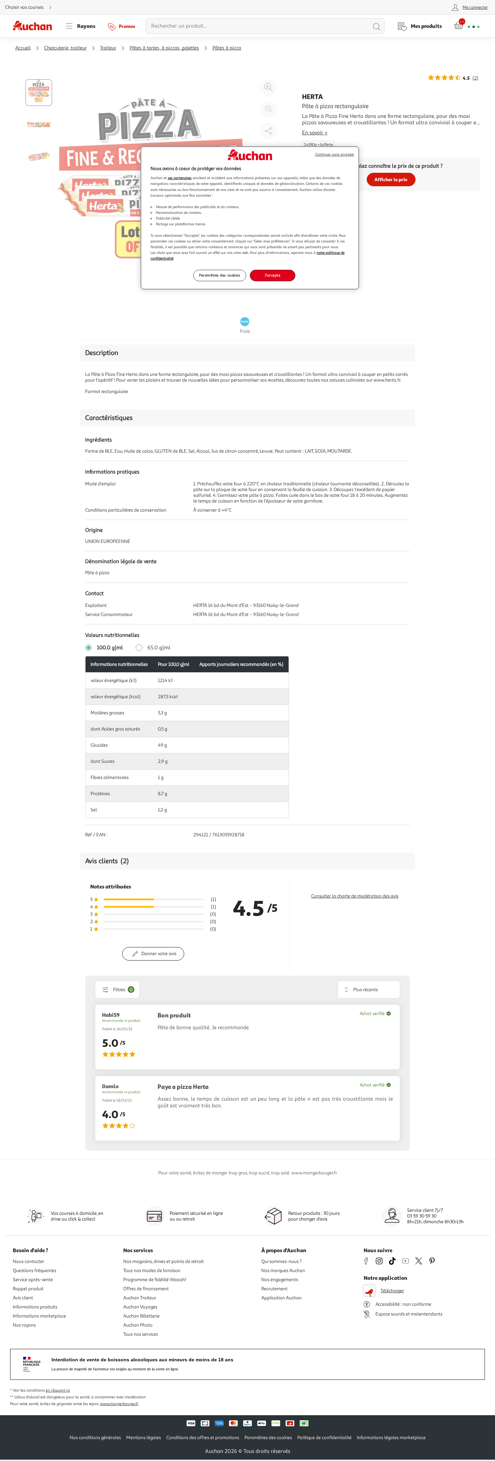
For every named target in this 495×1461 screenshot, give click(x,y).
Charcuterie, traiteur (65, 48)
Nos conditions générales (95, 1437)
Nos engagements (279, 1280)
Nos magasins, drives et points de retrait (163, 1261)
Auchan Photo (138, 1325)
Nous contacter (28, 1261)
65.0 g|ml (158, 647)
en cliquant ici (58, 1390)
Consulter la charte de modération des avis (354, 896)
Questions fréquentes (34, 1270)
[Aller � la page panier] (467, 26)
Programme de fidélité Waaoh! (154, 1280)
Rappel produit (28, 1289)
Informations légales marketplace (391, 1437)
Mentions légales (143, 1437)
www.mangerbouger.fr (119, 1403)
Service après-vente (33, 1280)
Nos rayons (24, 1325)
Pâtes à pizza (226, 48)
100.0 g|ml (110, 647)
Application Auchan (281, 1298)
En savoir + (315, 132)
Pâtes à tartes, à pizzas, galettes (164, 48)
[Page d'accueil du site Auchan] (34, 26)
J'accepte (272, 275)
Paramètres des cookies (219, 275)
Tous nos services (140, 1334)
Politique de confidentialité (324, 1437)
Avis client (23, 1298)
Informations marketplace (39, 1316)
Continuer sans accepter (334, 154)
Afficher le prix (390, 179)
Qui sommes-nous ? (281, 1261)
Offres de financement (146, 1289)
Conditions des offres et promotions (202, 1437)
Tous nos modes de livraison (151, 1270)
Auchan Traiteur (139, 1298)
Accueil (23, 48)
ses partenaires (180, 177)
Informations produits (35, 1307)
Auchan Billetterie (141, 1316)
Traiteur (108, 48)
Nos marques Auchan (283, 1270)
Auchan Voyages (140, 1307)
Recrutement (274, 1289)
